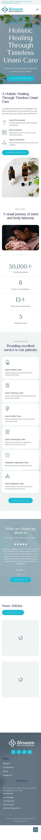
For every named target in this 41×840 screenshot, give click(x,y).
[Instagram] (18, 752)
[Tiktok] (24, 752)
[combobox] (7, 64)
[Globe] (29, 752)
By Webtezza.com (29, 818)
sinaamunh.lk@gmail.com (12, 808)
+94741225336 (8, 805)
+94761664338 (8, 801)
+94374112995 (8, 798)
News (5, 771)
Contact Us (7, 775)
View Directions (8, 793)
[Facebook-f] (13, 752)
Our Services (8, 767)
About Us (7, 763)
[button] (35, 829)
